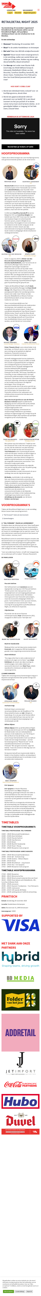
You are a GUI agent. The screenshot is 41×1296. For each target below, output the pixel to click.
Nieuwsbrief (28, 10)
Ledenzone (11, 10)
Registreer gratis (30, 13)
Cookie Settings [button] (20, 1291)
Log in (10, 13)
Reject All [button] (29, 1291)
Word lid (18, 13)
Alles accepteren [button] (8, 1291)
